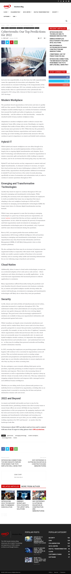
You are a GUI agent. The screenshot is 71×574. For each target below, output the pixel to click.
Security (37, 28)
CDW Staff (5, 38)
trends (15, 437)
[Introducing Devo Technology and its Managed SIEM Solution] (8, 495)
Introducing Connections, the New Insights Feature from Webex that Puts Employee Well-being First (11, 463)
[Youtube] (69, 1)
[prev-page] (2, 515)
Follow (66, 81)
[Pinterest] (11, 42)
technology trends (6, 437)
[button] (66, 21)
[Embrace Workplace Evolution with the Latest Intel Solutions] (23, 495)
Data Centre (19, 28)
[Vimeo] (66, 1)
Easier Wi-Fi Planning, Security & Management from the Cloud (40, 540)
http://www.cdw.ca (18, 477)
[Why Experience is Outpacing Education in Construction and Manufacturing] (39, 495)
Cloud (7, 28)
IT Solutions (62, 572)
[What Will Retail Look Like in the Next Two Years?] (28, 559)
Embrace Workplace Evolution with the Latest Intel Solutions (23, 505)
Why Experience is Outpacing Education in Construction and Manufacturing (37, 463)
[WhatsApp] (16, 42)
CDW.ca (50, 572)
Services (56, 572)
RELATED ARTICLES (10, 486)
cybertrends (10, 435)
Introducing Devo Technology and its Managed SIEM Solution (58, 34)
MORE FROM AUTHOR (30, 486)
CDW (7, 25)
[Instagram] (61, 1)
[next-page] (5, 515)
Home (3, 25)
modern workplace (33, 435)
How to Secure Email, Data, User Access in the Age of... (39, 550)
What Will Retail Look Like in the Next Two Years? (40, 560)
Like (67, 77)
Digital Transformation (29, 28)
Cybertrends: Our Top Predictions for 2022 (57, 55)
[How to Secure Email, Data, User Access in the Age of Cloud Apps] (28, 550)
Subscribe (65, 85)
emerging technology (20, 435)
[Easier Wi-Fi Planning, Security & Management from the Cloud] (28, 539)
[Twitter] (63, 1)
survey (8, 218)
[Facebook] (58, 1)
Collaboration (13, 28)
